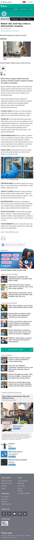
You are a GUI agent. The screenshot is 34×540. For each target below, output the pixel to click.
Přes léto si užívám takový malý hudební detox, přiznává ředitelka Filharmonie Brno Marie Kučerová (20, 384)
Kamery (31, 9)
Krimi (15, 255)
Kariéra (20, 488)
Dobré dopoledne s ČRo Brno (10, 31)
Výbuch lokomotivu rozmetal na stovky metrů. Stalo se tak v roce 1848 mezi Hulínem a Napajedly (19, 332)
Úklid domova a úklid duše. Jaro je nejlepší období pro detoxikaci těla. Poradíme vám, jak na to (20, 294)
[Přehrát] (3, 68)
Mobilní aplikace (6, 504)
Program (15, 9)
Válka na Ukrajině (6, 481)
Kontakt (20, 491)
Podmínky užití (20, 535)
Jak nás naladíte (22, 481)
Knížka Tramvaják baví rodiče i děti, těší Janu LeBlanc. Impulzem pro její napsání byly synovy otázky (20, 376)
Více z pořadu (6, 355)
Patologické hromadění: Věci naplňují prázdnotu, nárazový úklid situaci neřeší (20, 278)
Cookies (3, 535)
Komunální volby (6, 483)
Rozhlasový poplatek (24, 493)
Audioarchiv (23, 9)
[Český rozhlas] (6, 2)
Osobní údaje (11, 535)
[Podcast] (1, 74)
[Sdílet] (4, 74)
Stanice (3, 486)
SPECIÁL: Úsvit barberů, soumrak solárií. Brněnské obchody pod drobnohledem (20, 339)
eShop (3, 488)
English (28, 535)
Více (29, 19)
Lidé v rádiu (21, 486)
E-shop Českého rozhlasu (11, 392)
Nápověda (21, 483)
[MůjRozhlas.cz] (3, 39)
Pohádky (5, 259)
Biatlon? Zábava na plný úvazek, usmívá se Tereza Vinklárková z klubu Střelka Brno (19, 359)
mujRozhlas (4, 250)
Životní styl (5, 19)
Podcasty (4, 501)
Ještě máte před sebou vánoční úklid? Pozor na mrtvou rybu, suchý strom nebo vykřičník (20, 286)
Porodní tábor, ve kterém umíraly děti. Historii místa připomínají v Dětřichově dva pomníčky (19, 315)
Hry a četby (5, 255)
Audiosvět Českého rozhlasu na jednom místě (13, 270)
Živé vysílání (5, 262)
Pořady (22, 19)
